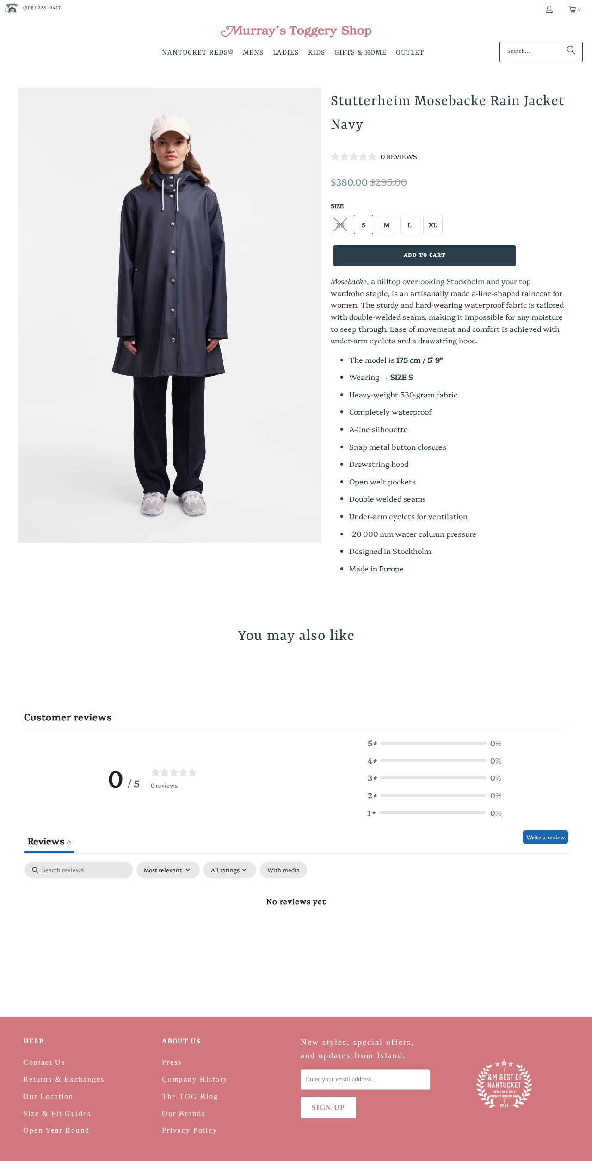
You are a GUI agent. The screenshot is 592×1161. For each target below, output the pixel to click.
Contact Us (44, 1062)
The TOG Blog (190, 1096)
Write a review (545, 837)
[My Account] (549, 9)
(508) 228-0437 (42, 8)
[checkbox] (283, 870)
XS (340, 224)
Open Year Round (56, 1130)
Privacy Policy (189, 1130)
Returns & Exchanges (64, 1079)
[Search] (571, 52)
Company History (195, 1079)
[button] (198, 53)
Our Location (48, 1096)
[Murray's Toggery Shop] (296, 32)
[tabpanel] (296, 932)
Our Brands (183, 1114)
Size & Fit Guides (57, 1114)
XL (433, 224)
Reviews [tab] (49, 840)
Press (172, 1062)
